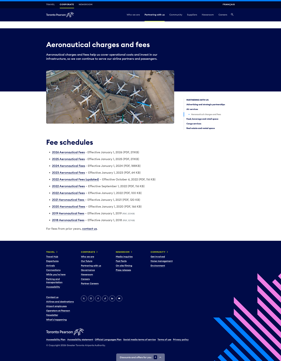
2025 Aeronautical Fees (68, 159)
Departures (52, 261)
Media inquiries (124, 256)
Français (229, 4)
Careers (222, 14)
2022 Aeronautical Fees (68, 186)
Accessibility (53, 286)
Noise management (162, 261)
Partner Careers (90, 283)
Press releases (123, 270)
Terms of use (164, 339)
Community (175, 14)
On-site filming (124, 265)
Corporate (67, 4)
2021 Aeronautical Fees (68, 200)
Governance (88, 270)
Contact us (52, 297)
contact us (89, 228)
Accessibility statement (80, 339)
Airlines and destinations (60, 301)
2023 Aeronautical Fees (68, 172)
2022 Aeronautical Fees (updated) (75, 179)
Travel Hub (52, 256)
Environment (158, 265)
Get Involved (158, 256)
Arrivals (50, 265)
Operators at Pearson (58, 310)
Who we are (133, 14)
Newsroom (86, 4)
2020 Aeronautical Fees (68, 206)
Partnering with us (155, 14)
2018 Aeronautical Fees (68, 220)
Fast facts (121, 261)
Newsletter (52, 314)
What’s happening (56, 319)
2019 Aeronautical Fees (68, 213)
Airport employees (56, 306)
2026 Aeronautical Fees (68, 152)
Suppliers (192, 14)
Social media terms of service (139, 339)
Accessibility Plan (55, 339)
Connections (53, 270)
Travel (50, 4)
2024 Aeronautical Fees (68, 166)
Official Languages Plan (108, 339)
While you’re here (55, 274)
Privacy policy (181, 339)
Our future (86, 261)
